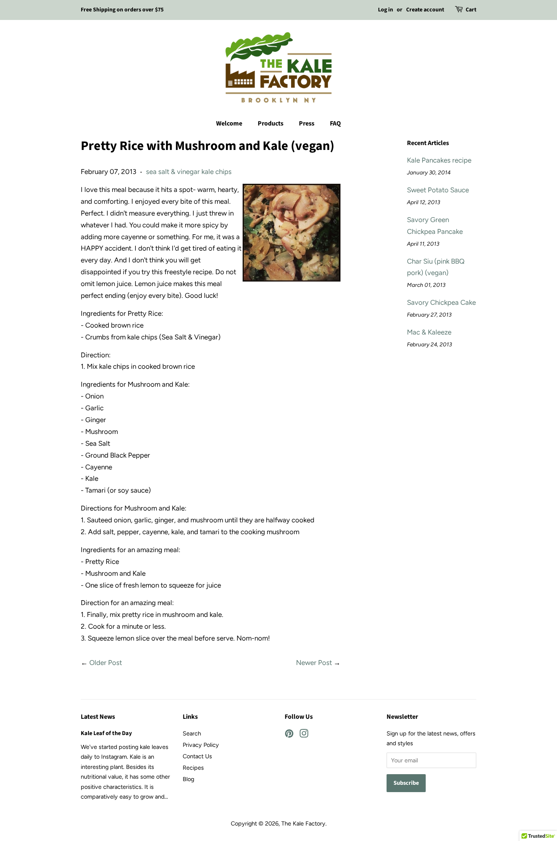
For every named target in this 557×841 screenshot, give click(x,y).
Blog (188, 779)
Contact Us (197, 756)
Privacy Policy (201, 745)
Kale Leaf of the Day (106, 733)
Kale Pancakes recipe (439, 160)
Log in (385, 10)
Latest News (98, 716)
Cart (471, 10)
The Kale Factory (303, 823)
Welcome (229, 123)
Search (192, 733)
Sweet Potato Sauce (438, 190)
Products (270, 123)
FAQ (335, 123)
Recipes (193, 767)
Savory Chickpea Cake (441, 302)
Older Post (105, 662)
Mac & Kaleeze (429, 332)
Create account (425, 10)
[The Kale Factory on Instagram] (303, 735)
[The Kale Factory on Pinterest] (289, 735)
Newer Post (314, 662)
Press (306, 123)
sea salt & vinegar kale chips (189, 171)
